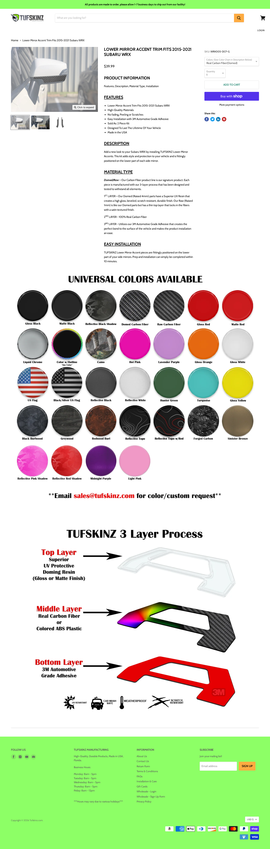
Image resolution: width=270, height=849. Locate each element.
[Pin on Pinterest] (224, 119)
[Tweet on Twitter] (212, 119)
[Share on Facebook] (206, 119)
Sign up (247, 766)
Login (260, 30)
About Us (142, 756)
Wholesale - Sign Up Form (151, 796)
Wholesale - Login (146, 791)
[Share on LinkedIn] (218, 119)
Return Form (143, 766)
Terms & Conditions (147, 771)
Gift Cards (142, 786)
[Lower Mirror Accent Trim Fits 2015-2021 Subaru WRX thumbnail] (20, 122)
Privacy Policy (144, 801)
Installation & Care (147, 781)
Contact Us (143, 761)
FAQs (140, 776)
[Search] (239, 18)
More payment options (231, 104)
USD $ (250, 819)
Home (14, 40)
